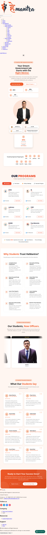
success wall (5, 46)
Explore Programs (30, 84)
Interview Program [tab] (38, 183)
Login (3, 513)
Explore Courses (15, 483)
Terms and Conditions (7, 511)
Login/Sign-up (3, 53)
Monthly (7, 42)
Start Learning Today (29, 483)
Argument (9, 41)
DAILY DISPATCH (8, 26)
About (3, 22)
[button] (24, 55)
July (8, 29)
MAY (8, 31)
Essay (8, 39)
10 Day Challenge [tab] (26, 183)
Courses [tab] (6, 183)
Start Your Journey (16, 84)
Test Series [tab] (16, 183)
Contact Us (5, 49)
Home (3, 20)
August (9, 27)
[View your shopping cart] (0, 51)
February (9, 35)
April (8, 33)
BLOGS (4, 48)
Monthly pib (7, 43)
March (8, 34)
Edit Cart (4, 524)
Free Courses (8, 24)
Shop (3, 526)
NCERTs (6, 45)
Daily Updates (8, 38)
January (9, 37)
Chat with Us (41, 531)
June (8, 30)
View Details (17, 200)
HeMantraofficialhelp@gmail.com (11, 498)
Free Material (5, 23)
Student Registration (7, 518)
